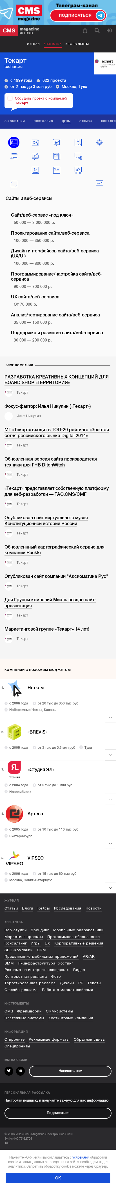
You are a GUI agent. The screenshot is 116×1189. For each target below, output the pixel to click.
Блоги (27, 908)
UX (47, 943)
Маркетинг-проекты (24, 937)
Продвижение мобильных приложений (42, 957)
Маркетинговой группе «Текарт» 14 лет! (47, 629)
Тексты (94, 983)
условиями (80, 1157)
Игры (36, 943)
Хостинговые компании (70, 1018)
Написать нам (70, 1071)
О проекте (15, 1040)
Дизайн (67, 983)
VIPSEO (36, 858)
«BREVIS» (37, 732)
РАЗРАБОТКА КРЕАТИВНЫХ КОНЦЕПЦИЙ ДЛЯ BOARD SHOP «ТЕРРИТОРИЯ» (57, 380)
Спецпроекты (17, 1046)
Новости (94, 908)
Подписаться (58, 1113)
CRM (41, 950)
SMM (9, 963)
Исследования (68, 908)
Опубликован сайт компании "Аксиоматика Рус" (56, 576)
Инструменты (77, 44)
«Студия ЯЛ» (41, 769)
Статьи (11, 908)
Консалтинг (16, 943)
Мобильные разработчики (78, 930)
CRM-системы (59, 1011)
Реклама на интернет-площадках (37, 970)
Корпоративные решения (79, 943)
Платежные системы (24, 1018)
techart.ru (14, 67)
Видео (79, 970)
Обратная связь (89, 1040)
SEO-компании (19, 950)
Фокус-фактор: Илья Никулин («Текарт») (48, 406)
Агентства (53, 44)
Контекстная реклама (26, 977)
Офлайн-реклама (21, 990)
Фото (56, 977)
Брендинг (40, 930)
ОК (58, 1178)
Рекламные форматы (49, 1040)
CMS (9, 1011)
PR (81, 983)
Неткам (36, 687)
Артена (35, 813)
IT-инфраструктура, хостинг (45, 963)
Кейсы (43, 908)
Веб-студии (16, 930)
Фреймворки (29, 1011)
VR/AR (89, 957)
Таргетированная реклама (30, 983)
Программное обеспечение (73, 937)
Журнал (33, 44)
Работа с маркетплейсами (67, 990)
